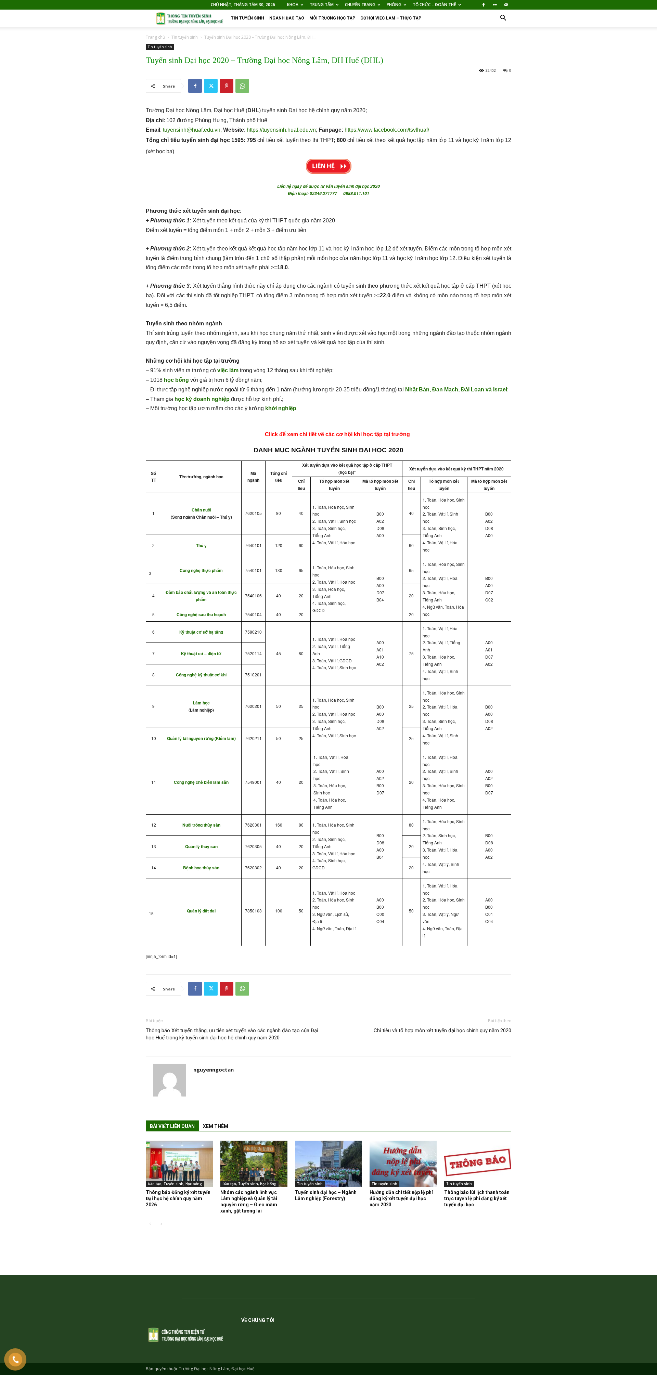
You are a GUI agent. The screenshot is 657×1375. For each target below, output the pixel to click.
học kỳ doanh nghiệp (202, 399)
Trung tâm (322, 5)
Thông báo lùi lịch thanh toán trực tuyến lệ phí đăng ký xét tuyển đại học (477, 1198)
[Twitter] (211, 86)
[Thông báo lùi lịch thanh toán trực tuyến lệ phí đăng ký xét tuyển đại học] (477, 1164)
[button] (503, 18)
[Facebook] (483, 5)
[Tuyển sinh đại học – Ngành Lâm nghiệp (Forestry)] (328, 1164)
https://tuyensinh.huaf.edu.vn (281, 130)
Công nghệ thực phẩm (201, 570)
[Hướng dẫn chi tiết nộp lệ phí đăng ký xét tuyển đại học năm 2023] (403, 1164)
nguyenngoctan (213, 1069)
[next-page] (161, 1224)
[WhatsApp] (242, 86)
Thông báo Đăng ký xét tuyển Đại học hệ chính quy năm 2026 (178, 1198)
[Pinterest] (226, 86)
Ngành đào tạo (286, 18)
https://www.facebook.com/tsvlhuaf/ (387, 130)
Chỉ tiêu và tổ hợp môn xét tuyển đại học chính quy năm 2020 (442, 1030)
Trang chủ (155, 37)
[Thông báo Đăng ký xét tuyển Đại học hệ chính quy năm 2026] (179, 1164)
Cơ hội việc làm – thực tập (390, 18)
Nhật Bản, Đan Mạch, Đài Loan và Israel (456, 389)
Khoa (292, 5)
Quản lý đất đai (201, 911)
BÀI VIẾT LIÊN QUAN (172, 1126)
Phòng (394, 5)
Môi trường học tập (332, 18)
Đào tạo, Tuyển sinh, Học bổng (175, 1183)
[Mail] (506, 5)
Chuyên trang (360, 5)
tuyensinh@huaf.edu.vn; (193, 130)
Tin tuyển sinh (247, 18)
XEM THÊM (215, 1126)
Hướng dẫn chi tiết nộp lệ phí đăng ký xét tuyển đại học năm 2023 (401, 1198)
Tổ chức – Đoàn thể (434, 5)
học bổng (176, 380)
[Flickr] (495, 5)
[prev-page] (150, 1224)
